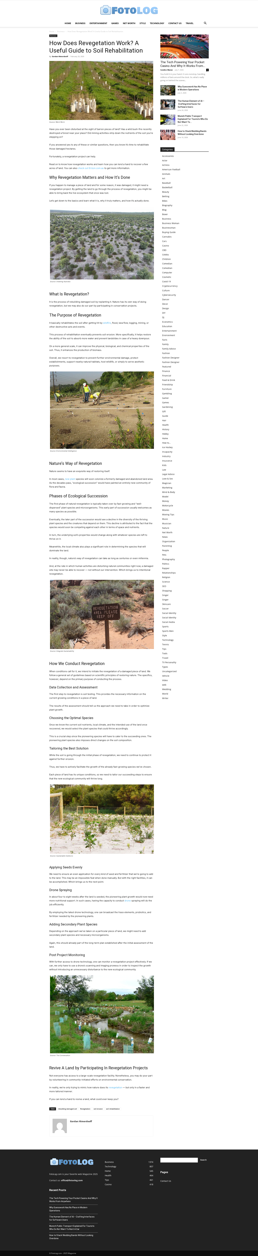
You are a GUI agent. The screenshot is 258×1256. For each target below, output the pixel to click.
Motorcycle (167, 505)
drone (128, 900)
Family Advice (169, 348)
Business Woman (170, 223)
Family (165, 344)
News (165, 536)
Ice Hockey (167, 447)
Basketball (167, 187)
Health (165, 424)
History (165, 429)
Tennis (165, 644)
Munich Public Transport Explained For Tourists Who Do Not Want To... (193, 119)
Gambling (167, 393)
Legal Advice (168, 474)
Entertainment (98, 23)
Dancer (165, 299)
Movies (165, 510)
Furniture (167, 389)
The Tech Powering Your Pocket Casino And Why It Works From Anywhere (73, 1200)
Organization (168, 541)
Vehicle (165, 675)
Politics (165, 563)
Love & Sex (167, 478)
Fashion (166, 353)
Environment (168, 335)
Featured (166, 366)
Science (166, 581)
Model (165, 496)
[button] (205, 23)
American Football (171, 169)
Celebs (165, 254)
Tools (164, 653)
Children (166, 259)
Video (165, 680)
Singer (165, 595)
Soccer (165, 608)
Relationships (169, 572)
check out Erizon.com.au (91, 168)
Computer (167, 272)
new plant (70, 479)
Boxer (165, 214)
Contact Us (175, 23)
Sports (165, 626)
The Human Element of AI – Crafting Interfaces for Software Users (191, 104)
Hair (164, 420)
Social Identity (169, 613)
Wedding (166, 689)
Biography (167, 205)
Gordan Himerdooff (60, 56)
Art (163, 178)
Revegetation (85, 1109)
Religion (166, 577)
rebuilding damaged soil (67, 1109)
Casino (165, 245)
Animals (166, 174)
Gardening (167, 407)
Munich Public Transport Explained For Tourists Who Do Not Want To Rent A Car (71, 1227)
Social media (168, 622)
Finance (166, 371)
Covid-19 (166, 281)
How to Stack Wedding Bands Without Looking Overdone (71, 1237)
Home (68, 23)
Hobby (165, 433)
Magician (166, 483)
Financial (166, 375)
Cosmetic (166, 277)
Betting (165, 196)
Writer (165, 698)
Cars (164, 241)
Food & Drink (168, 380)
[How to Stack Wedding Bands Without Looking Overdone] (167, 135)
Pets (164, 554)
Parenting (167, 545)
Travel (190, 23)
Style (143, 23)
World (165, 693)
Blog (164, 209)
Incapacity (167, 451)
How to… (166, 442)
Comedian (167, 263)
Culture (166, 290)
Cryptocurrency (170, 286)
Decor (165, 303)
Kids (164, 465)
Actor (164, 160)
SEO (164, 586)
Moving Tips (168, 514)
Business (80, 23)
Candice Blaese (166, 70)
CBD (164, 250)
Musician (166, 523)
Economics (167, 321)
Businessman (169, 227)
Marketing (167, 487)
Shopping (167, 590)
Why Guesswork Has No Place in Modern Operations (68, 1209)
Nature (165, 528)
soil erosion (98, 1109)
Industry (166, 456)
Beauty (165, 191)
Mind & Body (168, 492)
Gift (164, 411)
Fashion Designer (170, 357)
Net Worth (129, 23)
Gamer (165, 398)
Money (165, 501)
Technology (157, 23)
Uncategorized (169, 671)
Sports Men (168, 631)
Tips (164, 648)
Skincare (166, 604)
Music (165, 519)
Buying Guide (169, 232)
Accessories (168, 156)
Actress (165, 165)
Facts (164, 339)
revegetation (115, 1087)
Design (165, 308)
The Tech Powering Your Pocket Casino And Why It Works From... (182, 64)
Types (165, 666)
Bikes (164, 200)
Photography (168, 559)
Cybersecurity (169, 294)
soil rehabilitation (113, 1109)
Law (164, 469)
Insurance (167, 460)
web (164, 684)
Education (167, 326)
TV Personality (169, 662)
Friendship (167, 384)
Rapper (165, 568)
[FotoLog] (129, 10)
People (165, 550)
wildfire (107, 322)
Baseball (166, 182)
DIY (163, 312)
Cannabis (167, 236)
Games (115, 23)
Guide (165, 415)
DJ (163, 317)
